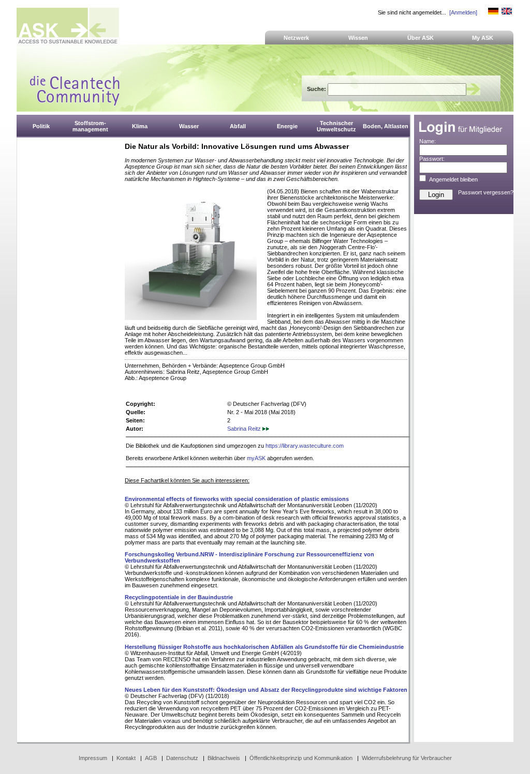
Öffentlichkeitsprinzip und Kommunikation (300, 758)
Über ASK (420, 38)
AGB (151, 758)
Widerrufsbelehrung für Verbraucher (407, 758)
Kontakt (126, 758)
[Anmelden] (463, 12)
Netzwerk (296, 38)
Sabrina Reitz (244, 429)
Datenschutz (182, 758)
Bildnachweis (224, 758)
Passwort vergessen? (485, 192)
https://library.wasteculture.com (305, 446)
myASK (256, 458)
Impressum (93, 758)
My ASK (482, 38)
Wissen (358, 38)
